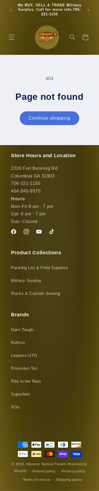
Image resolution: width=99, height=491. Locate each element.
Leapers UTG (24, 355)
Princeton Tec (24, 368)
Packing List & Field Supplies (39, 268)
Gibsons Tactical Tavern (46, 464)
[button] (11, 37)
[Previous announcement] (10, 10)
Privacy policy (73, 471)
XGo (15, 407)
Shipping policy (69, 479)
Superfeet (20, 394)
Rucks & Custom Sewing (35, 293)
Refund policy (44, 471)
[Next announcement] (88, 10)
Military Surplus (26, 280)
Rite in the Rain (26, 381)
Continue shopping (50, 118)
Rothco (18, 342)
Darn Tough (22, 330)
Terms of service (36, 479)
